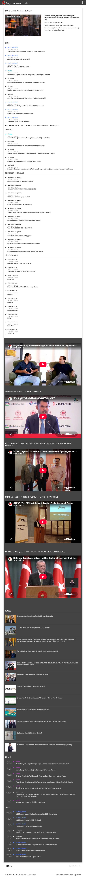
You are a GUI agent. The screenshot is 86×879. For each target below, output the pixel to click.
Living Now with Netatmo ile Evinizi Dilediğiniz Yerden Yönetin (24, 161)
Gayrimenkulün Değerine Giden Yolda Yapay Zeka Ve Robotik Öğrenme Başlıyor (28, 74)
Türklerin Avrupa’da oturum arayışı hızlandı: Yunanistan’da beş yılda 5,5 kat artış (29, 212)
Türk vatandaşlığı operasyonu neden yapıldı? (19, 236)
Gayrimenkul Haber (13, 875)
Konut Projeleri (12, 275)
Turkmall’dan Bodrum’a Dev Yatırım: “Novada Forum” (21, 271)
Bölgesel (10, 86)
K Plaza (9, 318)
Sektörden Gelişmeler (13, 17)
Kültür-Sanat (20, 792)
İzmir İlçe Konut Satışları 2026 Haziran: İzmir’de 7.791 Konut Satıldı (25, 90)
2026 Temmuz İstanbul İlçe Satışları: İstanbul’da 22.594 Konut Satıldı (26, 51)
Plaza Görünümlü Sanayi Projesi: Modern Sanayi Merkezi (22, 287)
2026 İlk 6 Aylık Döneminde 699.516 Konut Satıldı (20, 113)
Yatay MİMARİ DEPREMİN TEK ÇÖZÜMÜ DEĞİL (19, 228)
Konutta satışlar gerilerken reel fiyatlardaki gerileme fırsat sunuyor (25, 251)
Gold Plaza (10, 302)
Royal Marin (10, 326)
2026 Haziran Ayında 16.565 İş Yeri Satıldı (18, 121)
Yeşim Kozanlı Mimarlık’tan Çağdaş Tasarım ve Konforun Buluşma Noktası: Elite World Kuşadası (44, 782)
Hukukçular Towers (12, 310)
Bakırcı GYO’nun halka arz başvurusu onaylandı (20, 181)
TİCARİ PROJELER (12, 259)
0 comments (59, 22)
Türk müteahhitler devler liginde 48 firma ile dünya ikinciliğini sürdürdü (37, 651)
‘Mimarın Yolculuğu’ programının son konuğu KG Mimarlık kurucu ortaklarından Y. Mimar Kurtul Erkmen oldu (62, 18)
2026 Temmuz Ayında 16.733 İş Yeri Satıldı (18, 59)
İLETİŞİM (9, 866)
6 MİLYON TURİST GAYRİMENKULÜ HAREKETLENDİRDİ (21, 189)
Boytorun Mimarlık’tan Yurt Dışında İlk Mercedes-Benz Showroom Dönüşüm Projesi (41, 776)
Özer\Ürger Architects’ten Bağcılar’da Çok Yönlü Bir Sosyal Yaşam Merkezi (38, 788)
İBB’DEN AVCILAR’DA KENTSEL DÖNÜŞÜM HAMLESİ (32, 675)
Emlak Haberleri (12, 47)
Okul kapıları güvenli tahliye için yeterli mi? (18, 197)
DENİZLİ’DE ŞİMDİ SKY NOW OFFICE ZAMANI (19, 263)
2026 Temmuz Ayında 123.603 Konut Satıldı (18, 67)
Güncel (9, 71)
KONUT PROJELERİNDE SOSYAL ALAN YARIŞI (19, 204)
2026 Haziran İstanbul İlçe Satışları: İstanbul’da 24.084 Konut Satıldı (25, 106)
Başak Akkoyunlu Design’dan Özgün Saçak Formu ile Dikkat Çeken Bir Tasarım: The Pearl (42, 764)
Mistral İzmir (10, 279)
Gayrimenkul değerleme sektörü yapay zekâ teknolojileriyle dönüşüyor (26, 82)
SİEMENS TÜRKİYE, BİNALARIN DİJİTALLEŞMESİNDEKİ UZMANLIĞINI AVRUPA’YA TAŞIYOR (31, 153)
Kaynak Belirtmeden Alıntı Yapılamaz (68, 875)
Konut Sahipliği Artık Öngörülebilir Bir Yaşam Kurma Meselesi (23, 220)
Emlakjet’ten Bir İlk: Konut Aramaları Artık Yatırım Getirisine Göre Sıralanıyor (39, 698)
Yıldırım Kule (10, 333)
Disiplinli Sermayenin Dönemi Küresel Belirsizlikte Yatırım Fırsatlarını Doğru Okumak (42, 721)
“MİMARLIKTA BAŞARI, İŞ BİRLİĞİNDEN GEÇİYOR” (31, 802)
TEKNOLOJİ (10, 78)
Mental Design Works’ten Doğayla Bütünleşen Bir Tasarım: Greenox (36, 770)
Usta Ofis (9, 294)
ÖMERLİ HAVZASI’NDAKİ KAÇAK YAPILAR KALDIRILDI (33, 628)
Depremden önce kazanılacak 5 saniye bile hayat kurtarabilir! (23, 243)
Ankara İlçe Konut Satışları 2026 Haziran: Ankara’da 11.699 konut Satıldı (26, 98)
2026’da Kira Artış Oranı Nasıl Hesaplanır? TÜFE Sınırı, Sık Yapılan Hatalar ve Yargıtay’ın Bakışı (44, 745)
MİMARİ (18, 761)
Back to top (73, 866)
